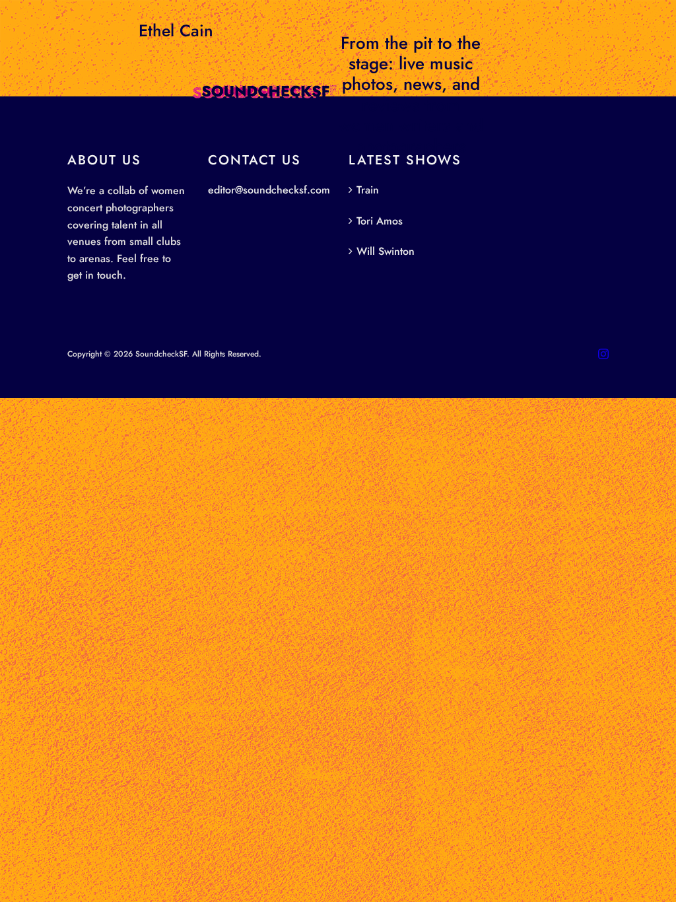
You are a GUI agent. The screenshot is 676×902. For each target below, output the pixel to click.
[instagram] (603, 354)
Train (367, 189)
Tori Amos (379, 220)
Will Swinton (385, 251)
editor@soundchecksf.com (269, 189)
